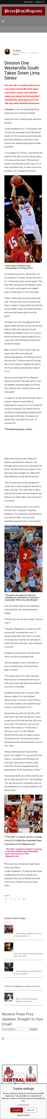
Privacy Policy (23, 1105)
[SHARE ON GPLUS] (15, 899)
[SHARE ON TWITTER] (6, 899)
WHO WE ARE (28, 2)
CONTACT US (39, 2)
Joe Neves (17, 51)
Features (16, 54)
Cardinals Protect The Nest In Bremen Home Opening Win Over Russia (29, 927)
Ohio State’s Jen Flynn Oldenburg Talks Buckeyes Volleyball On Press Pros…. (29, 965)
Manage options (23, 1115)
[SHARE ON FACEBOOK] (11, 899)
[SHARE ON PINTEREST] (19, 899)
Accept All (16, 1110)
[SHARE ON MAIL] (24, 899)
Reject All (30, 1110)
